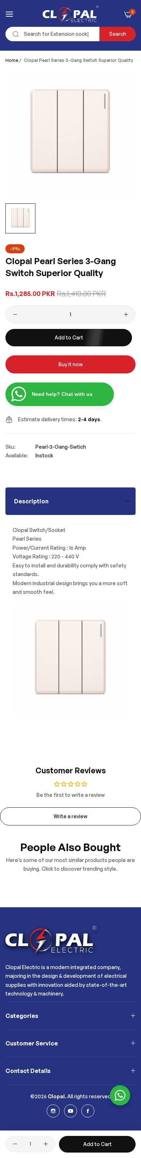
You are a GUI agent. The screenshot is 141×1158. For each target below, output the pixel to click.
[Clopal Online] (71, 14)
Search (117, 34)
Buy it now (71, 364)
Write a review (70, 816)
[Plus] (126, 314)
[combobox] (70, 34)
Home (11, 60)
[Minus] (15, 314)
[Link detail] (53, 1110)
